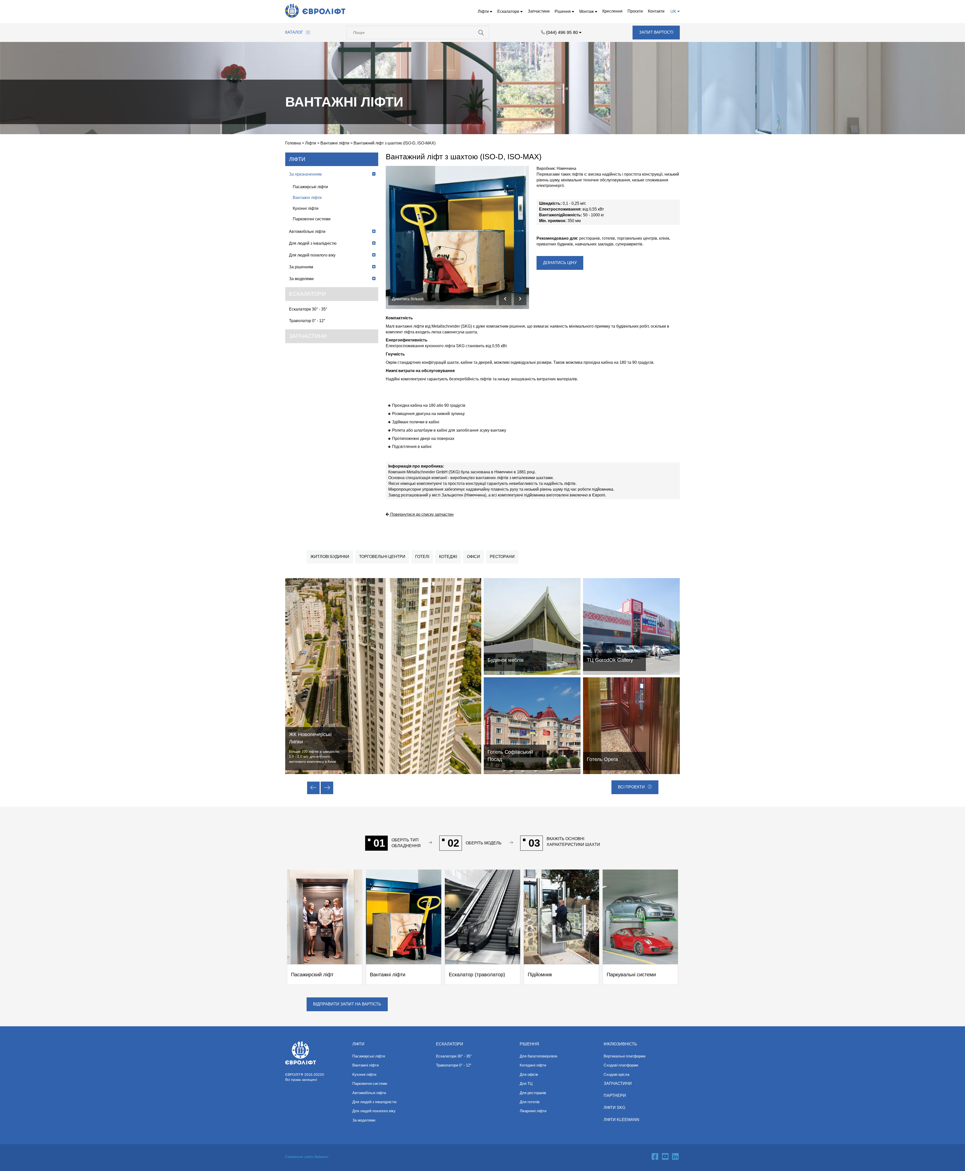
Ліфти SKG (614, 1107)
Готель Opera (602, 759)
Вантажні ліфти (307, 197)
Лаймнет (321, 1157)
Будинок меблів (506, 660)
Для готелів (530, 1102)
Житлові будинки (329, 556)
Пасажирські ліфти (310, 187)
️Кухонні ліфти (305, 208)
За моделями (301, 279)
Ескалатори (307, 294)
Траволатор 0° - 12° (307, 321)
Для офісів (529, 1074)
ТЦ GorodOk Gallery (610, 660)
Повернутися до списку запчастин (421, 514)
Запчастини (308, 336)
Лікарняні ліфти (533, 1111)
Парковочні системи (311, 219)
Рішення (529, 1044)
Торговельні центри (382, 556)
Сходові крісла (616, 1074)
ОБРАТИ (303, 971)
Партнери (615, 1095)
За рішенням (301, 267)
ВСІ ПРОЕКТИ (633, 787)
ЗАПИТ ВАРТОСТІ (656, 32)
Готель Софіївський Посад (510, 755)
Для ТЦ (526, 1083)
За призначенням (305, 174)
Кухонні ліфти (364, 1074)
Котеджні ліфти (533, 1065)
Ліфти (297, 159)
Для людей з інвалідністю (312, 243)
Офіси (473, 556)
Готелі (422, 556)
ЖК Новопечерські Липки (310, 738)
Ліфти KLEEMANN (621, 1119)
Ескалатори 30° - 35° (308, 309)
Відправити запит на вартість (347, 1004)
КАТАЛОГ (294, 32)
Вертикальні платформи (624, 1056)
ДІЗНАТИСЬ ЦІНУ (560, 263)
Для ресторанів (533, 1093)
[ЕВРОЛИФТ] (315, 11)
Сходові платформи (621, 1065)
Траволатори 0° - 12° (453, 1065)
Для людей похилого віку (312, 255)
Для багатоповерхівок (538, 1056)
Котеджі (448, 556)
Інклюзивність (620, 1044)
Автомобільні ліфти (307, 231)
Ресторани (502, 556)
